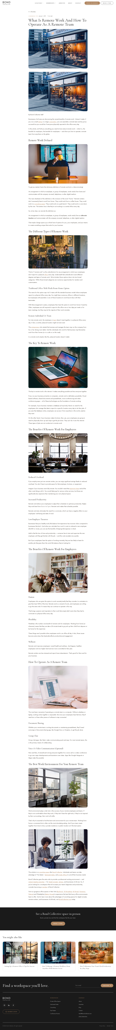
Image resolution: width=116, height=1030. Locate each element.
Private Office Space (55, 1001)
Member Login (12, 1011)
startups (61, 882)
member (44, 887)
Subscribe (106, 985)
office (46, 275)
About (70, 3)
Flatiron (30, 894)
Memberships (50, 3)
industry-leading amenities (36, 882)
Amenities (62, 3)
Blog (80, 1007)
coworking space (39, 204)
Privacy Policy (102, 1026)
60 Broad (76, 892)
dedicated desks (50, 875)
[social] (4, 1005)
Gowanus (82, 892)
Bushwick (60, 892)
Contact (78, 3)
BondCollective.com (65, 899)
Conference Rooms (55, 1013)
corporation (52, 122)
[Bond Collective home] (6, 3)
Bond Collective (57, 872)
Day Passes (53, 1010)
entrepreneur (35, 327)
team (54, 320)
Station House (49, 894)
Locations (38, 3)
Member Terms (110, 1026)
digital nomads (53, 882)
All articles (32, 12)
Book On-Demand (92, 3)
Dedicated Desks (54, 1004)
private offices (62, 875)
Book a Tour (107, 3)
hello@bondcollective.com (85, 1013)
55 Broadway (68, 892)
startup (40, 122)
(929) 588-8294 (83, 1017)
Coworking (53, 1007)
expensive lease (74, 489)
